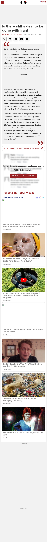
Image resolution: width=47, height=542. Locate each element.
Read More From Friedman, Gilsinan (22, 148)
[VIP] (43, 2)
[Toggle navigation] (2, 2)
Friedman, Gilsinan (13, 35)
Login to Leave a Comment (23, 176)
